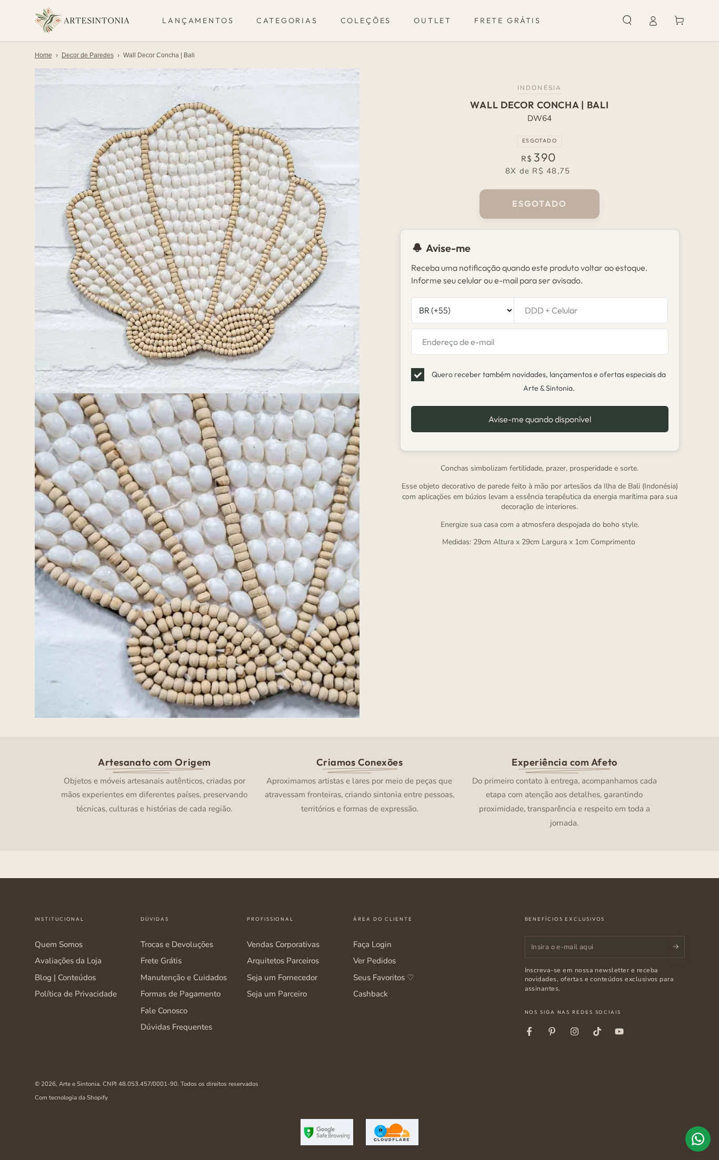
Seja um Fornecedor (282, 977)
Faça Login (372, 944)
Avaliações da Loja (68, 960)
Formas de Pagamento (181, 994)
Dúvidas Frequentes (176, 1027)
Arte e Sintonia (79, 1084)
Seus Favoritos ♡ (383, 977)
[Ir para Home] (82, 20)
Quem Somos (59, 944)
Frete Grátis (161, 960)
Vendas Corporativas (283, 944)
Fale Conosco (164, 1010)
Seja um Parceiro (277, 994)
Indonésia (539, 88)
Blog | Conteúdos (65, 977)
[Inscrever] (679, 947)
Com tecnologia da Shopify (71, 1097)
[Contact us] (698, 1139)
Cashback (370, 994)
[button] (627, 20)
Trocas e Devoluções (177, 944)
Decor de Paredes (88, 55)
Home (43, 55)
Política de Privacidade (76, 994)
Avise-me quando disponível (539, 418)
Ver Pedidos (374, 960)
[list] (359, 791)
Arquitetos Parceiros (283, 960)
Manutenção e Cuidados (184, 977)
